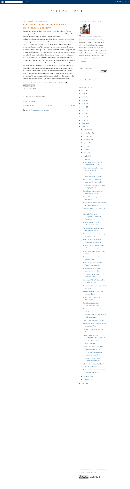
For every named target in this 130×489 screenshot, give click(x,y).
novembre (87, 133)
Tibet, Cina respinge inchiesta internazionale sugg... (93, 246)
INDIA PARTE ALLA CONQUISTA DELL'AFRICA (94, 336)
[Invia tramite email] (24, 85)
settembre (87, 139)
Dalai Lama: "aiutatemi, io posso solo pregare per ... (94, 186)
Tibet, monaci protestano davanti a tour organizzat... (94, 203)
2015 (84, 103)
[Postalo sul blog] (26, 85)
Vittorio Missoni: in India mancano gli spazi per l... (92, 180)
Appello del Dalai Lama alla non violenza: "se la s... (94, 275)
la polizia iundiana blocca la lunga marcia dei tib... (93, 353)
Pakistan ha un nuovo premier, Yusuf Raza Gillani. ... (93, 229)
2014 (84, 107)
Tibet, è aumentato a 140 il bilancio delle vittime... (92, 223)
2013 (84, 110)
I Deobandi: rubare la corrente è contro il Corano (94, 169)
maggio (86, 153)
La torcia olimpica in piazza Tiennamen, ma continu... (92, 175)
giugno (86, 149)
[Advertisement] (93, 429)
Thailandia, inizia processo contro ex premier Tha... (94, 324)
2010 (84, 120)
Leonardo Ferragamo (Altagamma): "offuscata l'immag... (92, 216)
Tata (34, 88)
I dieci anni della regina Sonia (93, 320)
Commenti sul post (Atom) (39, 110)
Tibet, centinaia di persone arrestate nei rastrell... (92, 269)
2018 (84, 94)
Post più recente (28, 105)
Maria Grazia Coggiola (91, 36)
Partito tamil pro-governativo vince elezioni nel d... (93, 347)
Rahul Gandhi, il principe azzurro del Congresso (94, 342)
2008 (84, 127)
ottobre (86, 136)
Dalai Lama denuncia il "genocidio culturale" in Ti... (93, 304)
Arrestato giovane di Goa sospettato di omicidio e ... (93, 359)
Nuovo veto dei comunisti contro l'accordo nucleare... (94, 371)
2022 (84, 90)
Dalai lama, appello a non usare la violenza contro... (94, 315)
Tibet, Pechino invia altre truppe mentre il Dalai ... (94, 258)
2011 (84, 117)
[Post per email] (66, 82)
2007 (84, 383)
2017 (84, 97)
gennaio (87, 379)
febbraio (87, 376)
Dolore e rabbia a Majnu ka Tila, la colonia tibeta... (94, 281)
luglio (86, 146)
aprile (86, 156)
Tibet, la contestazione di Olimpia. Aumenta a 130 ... (95, 235)
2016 (84, 100)
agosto (86, 143)
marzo (86, 159)
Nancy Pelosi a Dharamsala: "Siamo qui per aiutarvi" (92, 240)
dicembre (87, 129)
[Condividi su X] (29, 85)
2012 (84, 113)
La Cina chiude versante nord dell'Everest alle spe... (93, 330)
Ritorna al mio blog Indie (87, 80)
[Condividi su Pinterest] (34, 85)
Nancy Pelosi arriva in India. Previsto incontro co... (92, 263)
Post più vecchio (69, 105)
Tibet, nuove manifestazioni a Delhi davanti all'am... (93, 163)
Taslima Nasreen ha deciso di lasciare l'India (93, 292)
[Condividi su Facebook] (31, 85)
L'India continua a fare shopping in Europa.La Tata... (94, 209)
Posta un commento (30, 101)
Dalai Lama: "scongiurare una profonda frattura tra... (93, 192)
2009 (84, 123)
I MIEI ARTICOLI (65, 10)
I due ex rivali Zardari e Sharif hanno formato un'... (93, 365)
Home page (49, 105)
